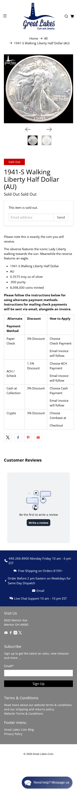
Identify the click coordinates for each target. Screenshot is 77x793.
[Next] (49, 129)
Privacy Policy (13, 734)
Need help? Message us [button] (51, 782)
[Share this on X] (8, 437)
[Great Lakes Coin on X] (20, 633)
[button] (47, 782)
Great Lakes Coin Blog (19, 729)
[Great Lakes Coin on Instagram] (15, 633)
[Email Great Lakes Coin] (6, 633)
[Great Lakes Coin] (38, 16)
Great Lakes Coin (43, 754)
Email (9, 666)
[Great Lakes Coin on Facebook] (11, 633)
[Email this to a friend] (38, 437)
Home (33, 38)
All (46, 38)
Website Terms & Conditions (23, 713)
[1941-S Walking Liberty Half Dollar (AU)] (38, 88)
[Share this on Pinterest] (28, 437)
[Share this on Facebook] (18, 437)
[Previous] (28, 129)
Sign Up (39, 683)
